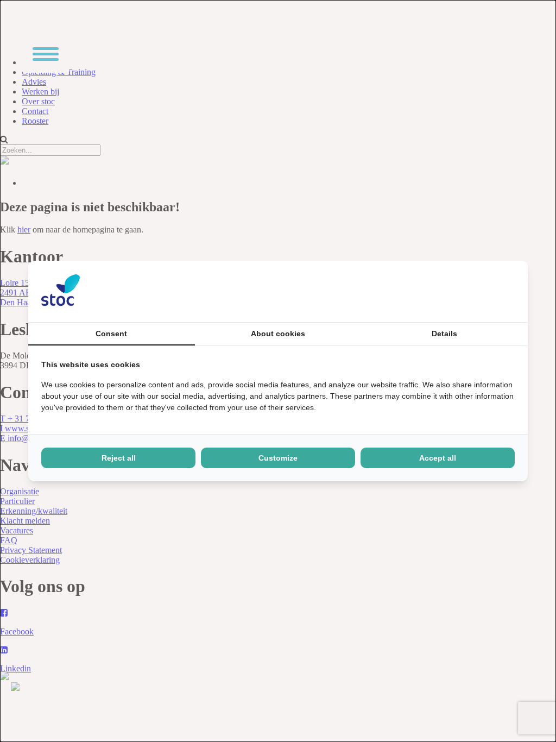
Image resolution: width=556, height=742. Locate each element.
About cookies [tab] (278, 333)
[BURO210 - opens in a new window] (474, 291)
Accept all (437, 458)
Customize (278, 458)
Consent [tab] (111, 333)
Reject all (119, 458)
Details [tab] (444, 333)
